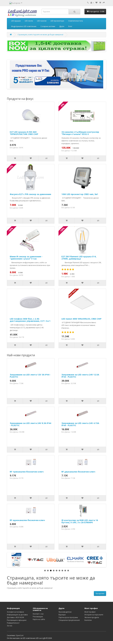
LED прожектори (57, 21)
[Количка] (100, 3)
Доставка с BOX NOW (15, 617)
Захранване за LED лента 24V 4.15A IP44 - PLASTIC (80, 424)
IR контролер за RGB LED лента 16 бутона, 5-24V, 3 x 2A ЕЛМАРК (79, 521)
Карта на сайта (39, 619)
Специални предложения (69, 620)
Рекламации (38, 616)
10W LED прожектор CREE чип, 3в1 (79, 194)
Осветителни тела (75, 21)
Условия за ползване (15, 612)
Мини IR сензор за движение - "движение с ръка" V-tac (26, 257)
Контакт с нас (38, 614)
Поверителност (13, 623)
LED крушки (16, 21)
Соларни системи (48, 26)
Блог (70, 26)
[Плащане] (104, 3)
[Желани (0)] (96, 3)
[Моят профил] (92, 3)
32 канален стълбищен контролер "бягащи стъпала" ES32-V (80, 133)
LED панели (41, 21)
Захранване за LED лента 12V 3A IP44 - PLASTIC (30, 375)
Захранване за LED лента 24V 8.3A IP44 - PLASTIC (30, 424)
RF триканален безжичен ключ (27, 471)
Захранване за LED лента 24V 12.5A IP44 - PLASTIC (80, 375)
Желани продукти (91, 617)
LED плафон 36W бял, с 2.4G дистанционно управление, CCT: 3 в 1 (30, 319)
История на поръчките (93, 615)
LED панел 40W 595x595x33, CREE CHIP (81, 318)
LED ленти (29, 21)
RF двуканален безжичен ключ (78, 471)
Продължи (100, 593)
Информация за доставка (17, 615)
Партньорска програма (68, 617)
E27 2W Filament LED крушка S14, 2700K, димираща (78, 257)
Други (61, 26)
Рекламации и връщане (16, 620)
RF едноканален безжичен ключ (27, 520)
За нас (9, 626)
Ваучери (62, 615)
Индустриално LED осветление (23, 26)
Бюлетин (88, 620)
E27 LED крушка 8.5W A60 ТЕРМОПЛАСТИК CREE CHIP (24, 133)
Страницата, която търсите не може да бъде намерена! (40, 34)
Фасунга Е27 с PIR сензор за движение (30, 194)
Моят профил (89, 612)
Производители (65, 612)
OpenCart (19, 635)
